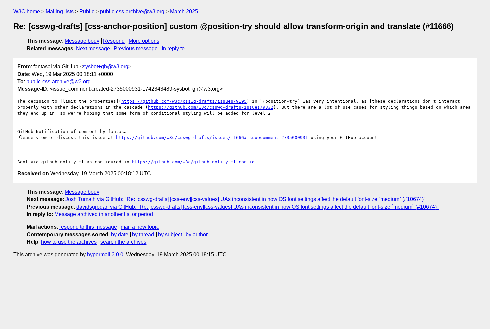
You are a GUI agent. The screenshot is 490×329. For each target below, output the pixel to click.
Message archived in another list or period (103, 214)
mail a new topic (140, 227)
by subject (170, 234)
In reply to (173, 48)
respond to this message (88, 227)
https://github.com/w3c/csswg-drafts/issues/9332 (210, 107)
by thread (143, 234)
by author (197, 234)
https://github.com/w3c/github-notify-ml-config (193, 161)
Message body (82, 41)
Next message (93, 48)
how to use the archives (69, 242)
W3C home (26, 11)
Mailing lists (60, 11)
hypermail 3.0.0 (105, 254)
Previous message (136, 48)
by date (119, 234)
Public (86, 11)
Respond (114, 41)
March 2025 (184, 11)
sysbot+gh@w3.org (105, 66)
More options (144, 41)
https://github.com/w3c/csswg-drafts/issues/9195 (184, 101)
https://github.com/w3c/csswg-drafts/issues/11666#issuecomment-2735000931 (212, 137)
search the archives (123, 242)
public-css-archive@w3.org (132, 11)
